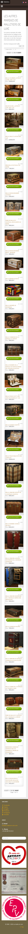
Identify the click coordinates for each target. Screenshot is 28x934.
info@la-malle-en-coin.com (10, 825)
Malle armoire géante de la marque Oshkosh (13, 493)
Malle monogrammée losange (12, 194)
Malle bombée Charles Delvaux (12, 524)
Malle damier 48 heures (12, 626)
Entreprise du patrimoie (12, 917)
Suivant (19, 52)
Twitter (6, 807)
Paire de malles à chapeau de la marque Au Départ (13, 716)
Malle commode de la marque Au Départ (12, 338)
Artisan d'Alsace (9, 865)
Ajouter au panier (14, 71)
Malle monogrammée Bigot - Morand (12, 251)
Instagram (7, 812)
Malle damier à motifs (12, 425)
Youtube (6, 814)
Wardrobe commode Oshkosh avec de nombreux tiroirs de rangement (11, 749)
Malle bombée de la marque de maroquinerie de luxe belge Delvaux (13, 366)
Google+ (6, 809)
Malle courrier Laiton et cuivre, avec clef (13, 79)
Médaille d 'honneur (11, 891)
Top (22, 927)
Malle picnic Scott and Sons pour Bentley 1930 (12, 397)
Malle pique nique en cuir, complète (13, 457)
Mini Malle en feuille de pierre (12, 166)
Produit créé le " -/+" (10, 49)
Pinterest (6, 811)
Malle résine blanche (12, 278)
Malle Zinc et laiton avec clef (13, 137)
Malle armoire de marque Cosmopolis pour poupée (13, 659)
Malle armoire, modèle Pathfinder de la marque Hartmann (13, 560)
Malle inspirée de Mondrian (10, 306)
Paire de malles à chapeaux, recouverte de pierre (13, 222)
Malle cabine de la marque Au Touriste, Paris (13, 687)
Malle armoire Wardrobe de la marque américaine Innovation (13, 597)
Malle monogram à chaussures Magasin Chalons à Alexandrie (12, 780)
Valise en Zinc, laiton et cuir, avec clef (12, 107)
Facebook (6, 805)
